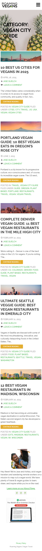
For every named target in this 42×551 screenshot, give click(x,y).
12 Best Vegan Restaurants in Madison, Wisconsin (20, 389)
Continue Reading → (12, 102)
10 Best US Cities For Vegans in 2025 (20, 69)
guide (17, 188)
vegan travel (24, 194)
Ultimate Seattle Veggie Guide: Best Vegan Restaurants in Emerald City (20, 307)
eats (10, 435)
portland (13, 191)
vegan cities (14, 112)
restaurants (27, 191)
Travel (15, 185)
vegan (4, 112)
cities (11, 109)
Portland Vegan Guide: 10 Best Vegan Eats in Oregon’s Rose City (20, 144)
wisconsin (17, 438)
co (9, 270)
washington (7, 360)
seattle (20, 357)
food (35, 270)
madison (18, 435)
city (17, 109)
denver (28, 270)
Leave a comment (13, 85)
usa (35, 109)
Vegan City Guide (21, 106)
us (30, 109)
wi (9, 438)
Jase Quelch (9, 81)
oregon (25, 188)
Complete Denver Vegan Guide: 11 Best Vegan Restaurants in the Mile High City (20, 225)
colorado (17, 270)
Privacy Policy (21, 543)
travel (24, 109)
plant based (14, 273)
